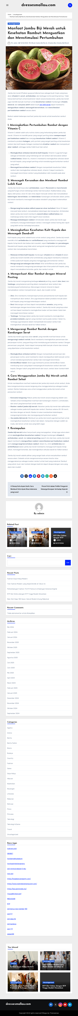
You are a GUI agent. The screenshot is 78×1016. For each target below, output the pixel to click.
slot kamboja (11, 924)
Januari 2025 (12, 693)
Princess (10, 814)
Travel (9, 829)
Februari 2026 (12, 632)
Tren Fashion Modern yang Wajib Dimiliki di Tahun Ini (26, 584)
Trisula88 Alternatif (14, 894)
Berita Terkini (12, 743)
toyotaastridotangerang (16, 864)
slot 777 (10, 929)
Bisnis (9, 748)
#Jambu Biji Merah (63, 43)
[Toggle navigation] (7, 5)
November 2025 (13, 642)
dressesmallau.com (38, 5)
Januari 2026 (12, 637)
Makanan (10, 799)
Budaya (10, 753)
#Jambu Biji (52, 43)
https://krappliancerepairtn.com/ (19, 879)
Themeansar (54, 1013)
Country (10, 758)
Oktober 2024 (12, 708)
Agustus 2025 (12, 657)
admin (16, 43)
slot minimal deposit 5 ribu (16, 869)
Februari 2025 (12, 688)
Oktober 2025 (12, 647)
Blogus (44, 1013)
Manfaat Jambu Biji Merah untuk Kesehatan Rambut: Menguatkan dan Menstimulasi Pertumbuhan (37, 33)
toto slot (10, 874)
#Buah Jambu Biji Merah (39, 43)
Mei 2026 (10, 627)
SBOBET (10, 854)
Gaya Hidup (11, 773)
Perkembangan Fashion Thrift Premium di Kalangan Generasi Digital (32, 589)
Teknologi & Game (13, 824)
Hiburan (10, 779)
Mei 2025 (10, 673)
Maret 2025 (11, 683)
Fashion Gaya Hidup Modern (17, 579)
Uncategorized (13, 23)
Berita (9, 738)
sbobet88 (10, 934)
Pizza (9, 809)
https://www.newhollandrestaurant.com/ (22, 884)
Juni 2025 (11, 668)
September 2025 (13, 652)
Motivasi (10, 804)
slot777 (9, 914)
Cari (9, 556)
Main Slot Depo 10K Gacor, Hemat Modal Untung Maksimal (28, 599)
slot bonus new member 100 (17, 909)
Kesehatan (11, 784)
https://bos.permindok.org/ (17, 889)
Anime (9, 733)
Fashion (10, 763)
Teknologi (10, 819)
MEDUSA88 (11, 899)
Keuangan (11, 789)
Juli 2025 (10, 663)
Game (9, 768)
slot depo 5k (11, 919)
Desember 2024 (13, 698)
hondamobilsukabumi (14, 859)
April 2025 (11, 678)
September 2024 (13, 713)
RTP (8, 904)
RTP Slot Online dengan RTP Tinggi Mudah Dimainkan (26, 594)
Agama (9, 728)
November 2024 (13, 703)
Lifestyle (10, 794)
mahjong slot (12, 849)
